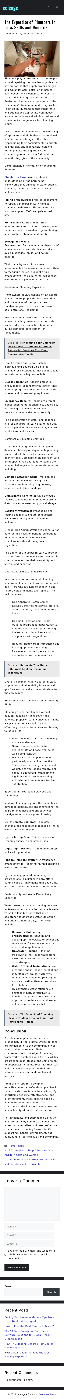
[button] (49, 7)
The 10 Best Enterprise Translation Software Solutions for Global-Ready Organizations (27, 1335)
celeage (10, 7)
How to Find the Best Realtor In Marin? (29, 1326)
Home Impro (16, 1145)
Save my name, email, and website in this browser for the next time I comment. (31, 1254)
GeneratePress (47, 1394)
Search (8, 1286)
